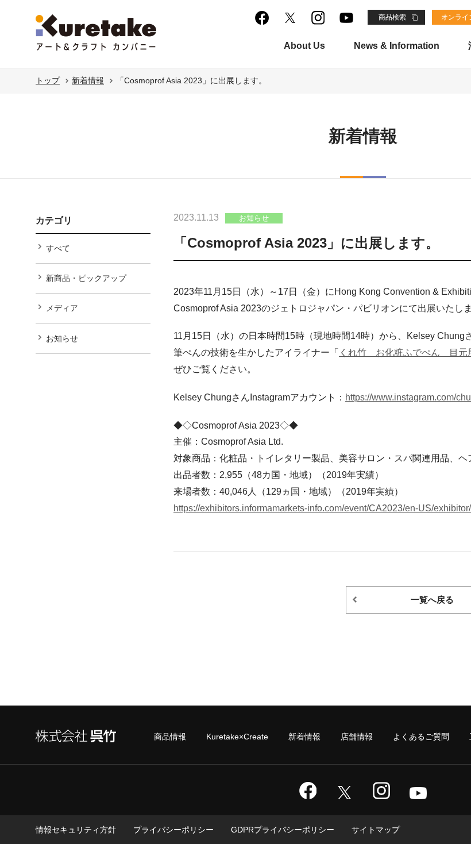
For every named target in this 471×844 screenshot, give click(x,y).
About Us (304, 46)
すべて (58, 248)
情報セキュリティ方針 (76, 829)
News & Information (396, 46)
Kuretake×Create (237, 736)
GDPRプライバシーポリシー (282, 829)
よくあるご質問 (421, 736)
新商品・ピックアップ (86, 278)
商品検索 (392, 17)
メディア (62, 308)
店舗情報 (357, 736)
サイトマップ (376, 829)
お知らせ (62, 338)
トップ (48, 80)
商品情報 (170, 736)
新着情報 (88, 80)
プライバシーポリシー (173, 829)
